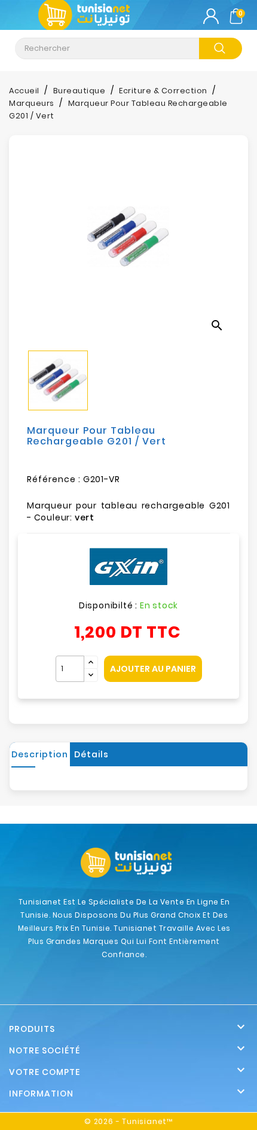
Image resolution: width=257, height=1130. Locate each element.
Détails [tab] (91, 754)
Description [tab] (39, 754)
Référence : (54, 479)
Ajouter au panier (153, 669)
